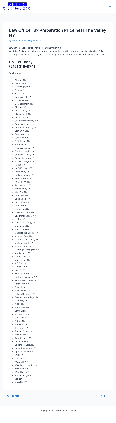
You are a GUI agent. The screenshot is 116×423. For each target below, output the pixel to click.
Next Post (107, 396)
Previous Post (11, 396)
